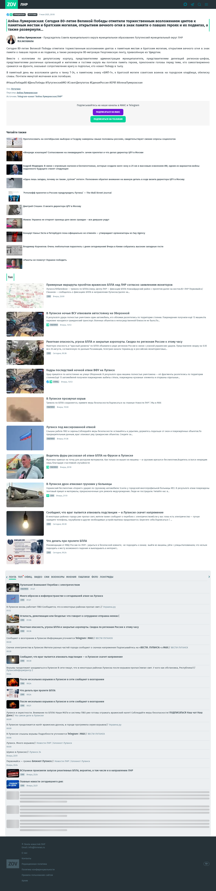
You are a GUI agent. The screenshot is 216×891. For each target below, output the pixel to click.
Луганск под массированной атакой (71, 427)
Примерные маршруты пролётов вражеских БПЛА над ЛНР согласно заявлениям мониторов (109, 285)
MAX (90, 638)
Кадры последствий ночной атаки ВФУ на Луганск (80, 370)
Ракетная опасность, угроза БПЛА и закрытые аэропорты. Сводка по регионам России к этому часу (114, 341)
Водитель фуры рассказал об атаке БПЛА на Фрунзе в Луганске (89, 455)
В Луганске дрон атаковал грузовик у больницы (79, 484)
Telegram (80, 638)
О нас (25, 853)
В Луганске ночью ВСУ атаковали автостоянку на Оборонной (88, 313)
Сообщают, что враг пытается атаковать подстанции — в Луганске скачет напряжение (105, 512)
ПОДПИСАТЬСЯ (177, 712)
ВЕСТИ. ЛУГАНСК (150, 647)
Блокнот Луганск (42, 761)
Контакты (26, 858)
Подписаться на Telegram (108, 119)
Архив (25, 880)
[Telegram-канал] (192, 4)
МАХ (165, 647)
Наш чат (192, 712)
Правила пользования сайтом (37, 875)
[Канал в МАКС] (185, 4)
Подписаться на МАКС (108, 112)
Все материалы (26, 41)
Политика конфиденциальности (38, 869)
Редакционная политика (34, 864)
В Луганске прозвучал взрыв (66, 398)
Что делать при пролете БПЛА (66, 541)
